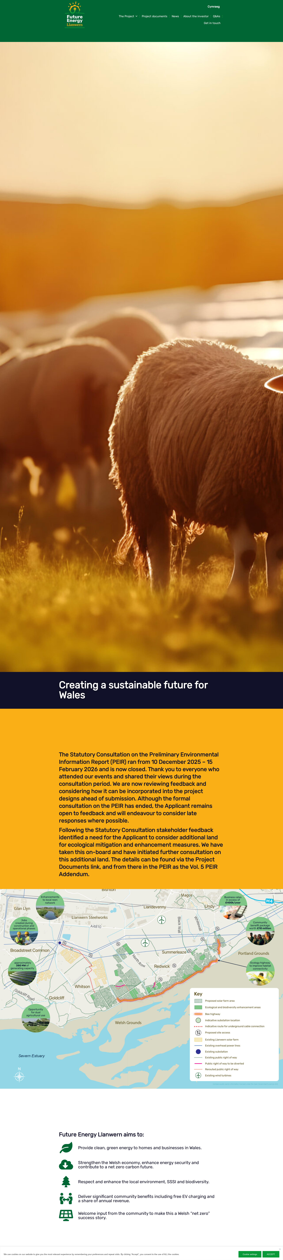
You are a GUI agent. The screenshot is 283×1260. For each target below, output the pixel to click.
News (175, 16)
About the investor (196, 16)
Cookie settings (250, 1254)
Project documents (154, 16)
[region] (141, 1253)
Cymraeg (214, 6)
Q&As (216, 16)
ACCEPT (271, 1254)
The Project (126, 16)
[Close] (280, 1249)
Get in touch (212, 23)
